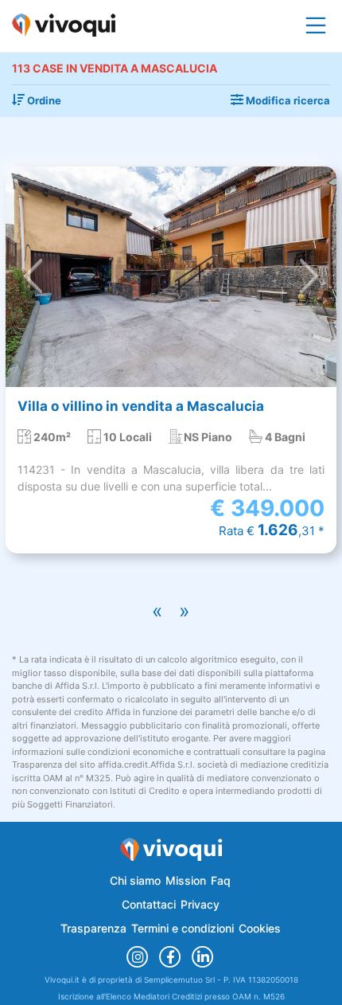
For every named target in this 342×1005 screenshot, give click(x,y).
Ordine (43, 100)
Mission (185, 880)
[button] (33, 276)
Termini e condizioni (182, 928)
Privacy (200, 904)
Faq (221, 880)
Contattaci (149, 904)
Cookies (260, 928)
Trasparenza (93, 928)
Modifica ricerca (286, 100)
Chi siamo (135, 880)
